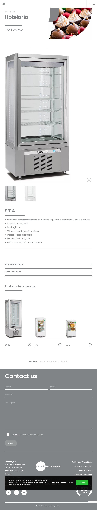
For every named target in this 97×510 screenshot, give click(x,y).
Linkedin (64, 361)
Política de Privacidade (82, 462)
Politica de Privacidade (32, 434)
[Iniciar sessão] (89, 4)
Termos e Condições (83, 466)
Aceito (82, 483)
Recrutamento (85, 470)
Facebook (52, 361)
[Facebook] (8, 492)
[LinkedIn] (16, 492)
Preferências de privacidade (62, 483)
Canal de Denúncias (83, 474)
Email (42, 361)
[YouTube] (24, 492)
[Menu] (93, 4)
